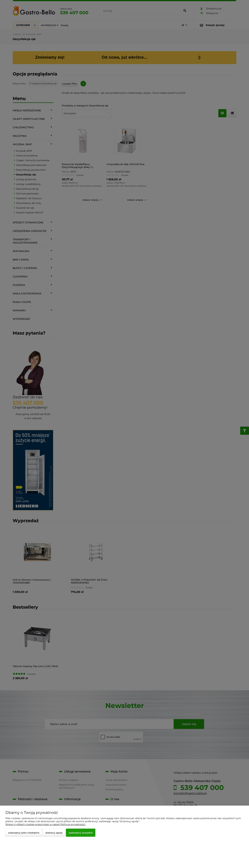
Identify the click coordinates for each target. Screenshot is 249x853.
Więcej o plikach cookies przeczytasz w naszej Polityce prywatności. (45, 824)
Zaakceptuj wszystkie (81, 832)
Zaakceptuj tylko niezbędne (23, 832)
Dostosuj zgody (54, 832)
